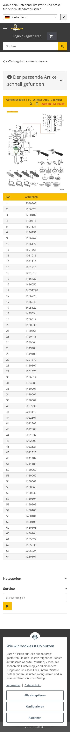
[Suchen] (62, 46)
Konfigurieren (35, 706)
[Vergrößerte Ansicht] (31, 104)
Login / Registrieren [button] (27, 36)
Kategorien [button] (12, 579)
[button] (52, 36)
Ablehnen (35, 717)
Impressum (13, 685)
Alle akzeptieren (35, 695)
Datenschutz (32, 685)
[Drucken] (37, 104)
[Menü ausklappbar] (5, 25)
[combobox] (30, 17)
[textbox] (30, 17)
